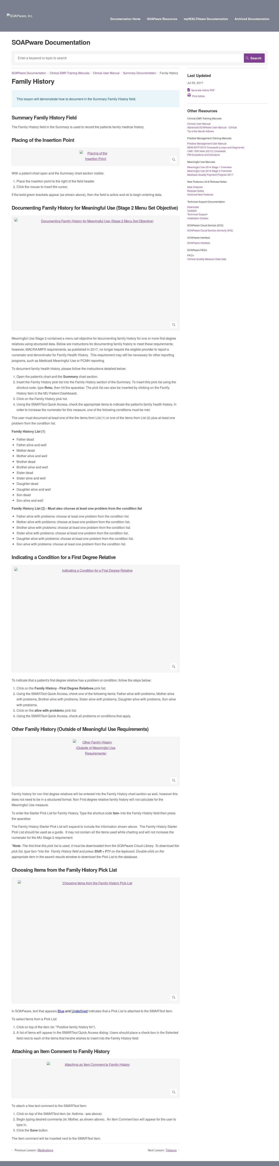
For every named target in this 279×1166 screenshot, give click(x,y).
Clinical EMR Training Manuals (69, 73)
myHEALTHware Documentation (206, 19)
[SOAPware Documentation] (20, 15)
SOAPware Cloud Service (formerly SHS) (210, 230)
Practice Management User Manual (207, 143)
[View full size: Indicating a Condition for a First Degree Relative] (95, 619)
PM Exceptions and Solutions (203, 154)
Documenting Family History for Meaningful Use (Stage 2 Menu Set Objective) (95, 208)
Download (193, 207)
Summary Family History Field (44, 117)
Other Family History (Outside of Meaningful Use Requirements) (80, 729)
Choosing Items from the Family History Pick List (64, 870)
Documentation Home (125, 19)
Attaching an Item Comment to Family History (60, 1051)
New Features (195, 187)
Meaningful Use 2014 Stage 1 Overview (209, 167)
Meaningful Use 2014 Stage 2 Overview (209, 170)
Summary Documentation (139, 73)
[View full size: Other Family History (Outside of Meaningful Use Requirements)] (95, 761)
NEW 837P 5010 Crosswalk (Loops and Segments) (215, 147)
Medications (45, 1150)
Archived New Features (200, 194)
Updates (192, 210)
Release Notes (195, 190)
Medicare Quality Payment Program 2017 (210, 174)
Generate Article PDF (203, 90)
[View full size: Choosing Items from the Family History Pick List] (95, 940)
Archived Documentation (252, 19)
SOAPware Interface (198, 243)
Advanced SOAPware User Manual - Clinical (212, 127)
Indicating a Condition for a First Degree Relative (64, 557)
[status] (96, 98)
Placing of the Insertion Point (43, 140)
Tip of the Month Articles (200, 131)
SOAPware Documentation (29, 73)
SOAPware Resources (162, 19)
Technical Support (197, 214)
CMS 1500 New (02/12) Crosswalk (206, 151)
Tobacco (171, 1150)
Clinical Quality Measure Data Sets (206, 259)
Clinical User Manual (106, 73)
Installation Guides (197, 218)
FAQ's (190, 255)
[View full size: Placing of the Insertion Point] (95, 156)
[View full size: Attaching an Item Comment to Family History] (95, 1078)
